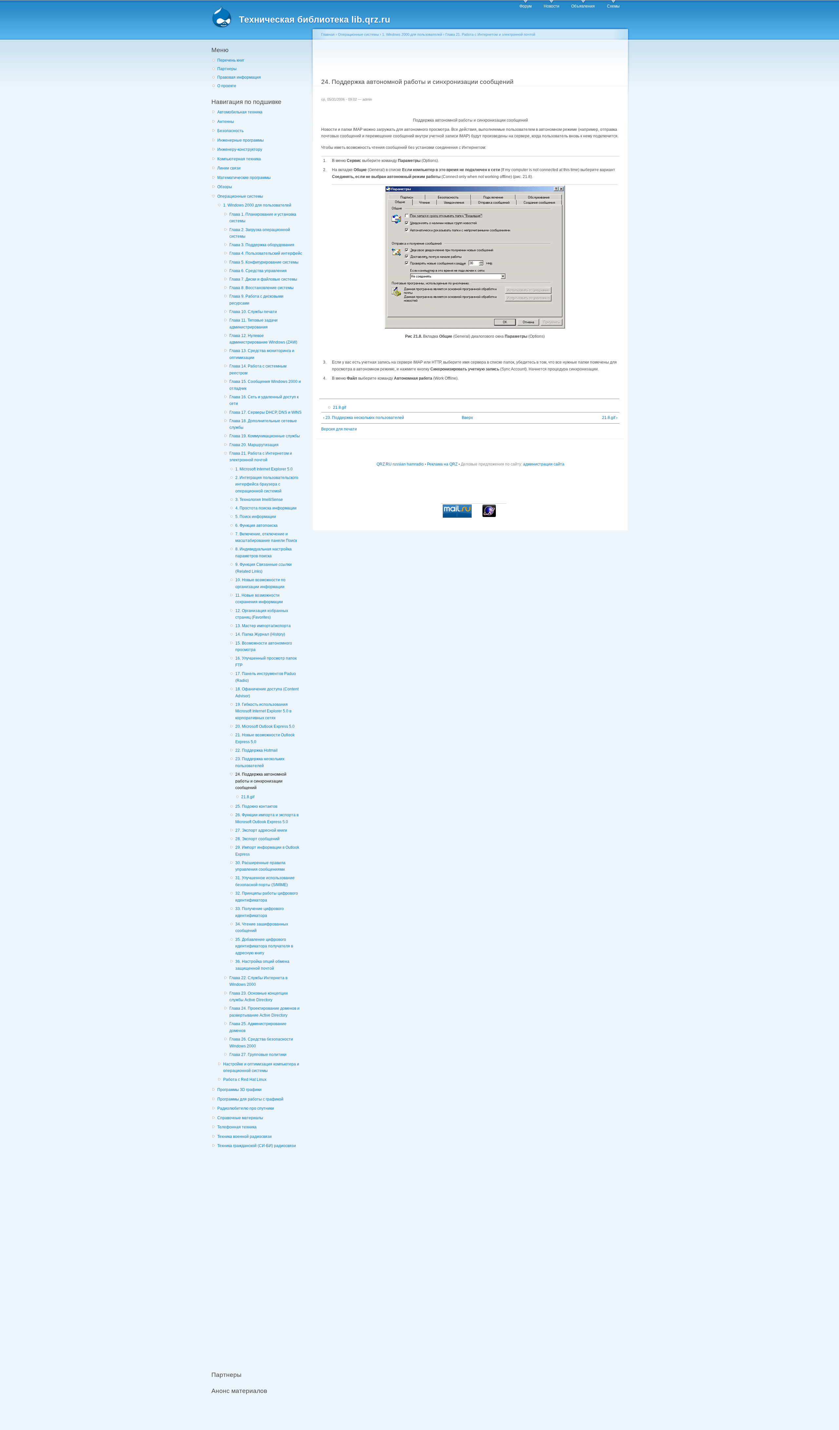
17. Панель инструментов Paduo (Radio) (265, 677)
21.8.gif (247, 797)
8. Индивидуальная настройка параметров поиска (263, 552)
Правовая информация (239, 77)
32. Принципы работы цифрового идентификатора (266, 897)
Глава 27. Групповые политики (257, 1054)
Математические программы (244, 177)
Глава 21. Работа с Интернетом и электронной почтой (260, 457)
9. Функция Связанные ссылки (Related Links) (263, 568)
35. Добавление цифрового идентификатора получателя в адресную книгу (264, 946)
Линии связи (229, 168)
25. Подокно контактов (256, 806)
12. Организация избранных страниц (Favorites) (261, 614)
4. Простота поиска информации (266, 508)
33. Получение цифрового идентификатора (259, 912)
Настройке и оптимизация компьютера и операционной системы (261, 1067)
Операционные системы (240, 196)
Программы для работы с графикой (250, 1099)
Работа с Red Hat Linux (244, 1079)
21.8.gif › (609, 417)
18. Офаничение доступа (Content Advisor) (267, 692)
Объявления (583, 6)
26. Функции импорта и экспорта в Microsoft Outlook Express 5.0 (267, 818)
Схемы (613, 6)
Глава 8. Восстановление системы (261, 288)
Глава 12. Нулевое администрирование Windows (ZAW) (263, 339)
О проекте (226, 86)
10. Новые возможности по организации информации (260, 583)
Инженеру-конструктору (239, 149)
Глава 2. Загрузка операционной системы (259, 233)
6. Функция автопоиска (256, 525)
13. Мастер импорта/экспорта (263, 626)
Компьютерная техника (239, 159)
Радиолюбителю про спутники (245, 1108)
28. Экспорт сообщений (257, 839)
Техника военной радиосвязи (244, 1136)
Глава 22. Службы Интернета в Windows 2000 (258, 981)
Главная (328, 34)
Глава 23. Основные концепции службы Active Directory (258, 997)
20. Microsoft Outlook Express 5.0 (265, 726)
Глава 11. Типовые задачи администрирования (253, 323)
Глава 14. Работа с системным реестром (257, 369)
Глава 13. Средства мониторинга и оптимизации (261, 354)
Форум (525, 6)
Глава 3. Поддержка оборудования (261, 245)
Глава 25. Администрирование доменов (257, 1027)
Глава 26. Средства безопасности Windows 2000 (261, 1042)
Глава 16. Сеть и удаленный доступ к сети (264, 400)
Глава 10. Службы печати (253, 311)
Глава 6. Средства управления (258, 270)
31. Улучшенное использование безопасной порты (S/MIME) (265, 881)
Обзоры (224, 187)
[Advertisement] (260, 1256)
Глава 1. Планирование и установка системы (262, 218)
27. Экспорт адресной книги (261, 830)
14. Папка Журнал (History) (260, 634)
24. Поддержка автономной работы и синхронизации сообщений (260, 781)
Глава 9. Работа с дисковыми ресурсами (256, 300)
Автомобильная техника (240, 112)
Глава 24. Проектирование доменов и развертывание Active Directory (264, 1012)
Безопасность (230, 131)
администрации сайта (543, 464)
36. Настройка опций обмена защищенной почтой (262, 965)
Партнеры (227, 69)
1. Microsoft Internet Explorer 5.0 (264, 469)
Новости (551, 6)
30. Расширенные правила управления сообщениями (260, 866)
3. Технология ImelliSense (259, 499)
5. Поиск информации (255, 516)
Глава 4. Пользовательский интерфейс (265, 253)
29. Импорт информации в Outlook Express (267, 851)
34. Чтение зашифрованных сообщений (261, 927)
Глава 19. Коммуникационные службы (264, 436)
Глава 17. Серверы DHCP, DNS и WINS (265, 412)
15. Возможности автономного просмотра (263, 646)
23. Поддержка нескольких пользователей (259, 762)
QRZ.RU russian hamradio (400, 464)
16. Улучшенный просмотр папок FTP (266, 661)
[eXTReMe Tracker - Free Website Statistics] (489, 515)
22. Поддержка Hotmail (256, 750)
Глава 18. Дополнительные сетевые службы (263, 424)
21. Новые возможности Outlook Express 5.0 (265, 738)
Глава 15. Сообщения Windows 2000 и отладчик (265, 385)
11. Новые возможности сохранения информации (259, 599)
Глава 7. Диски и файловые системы (263, 279)
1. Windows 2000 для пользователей (257, 205)
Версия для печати (339, 429)
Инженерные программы (240, 140)
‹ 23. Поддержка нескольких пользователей (363, 417)
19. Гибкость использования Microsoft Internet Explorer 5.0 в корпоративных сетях (263, 711)
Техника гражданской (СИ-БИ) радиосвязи (256, 1145)
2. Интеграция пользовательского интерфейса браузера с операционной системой (266, 484)
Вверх (467, 417)
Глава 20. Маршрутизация (254, 445)
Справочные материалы (240, 1118)
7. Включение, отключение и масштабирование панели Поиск (266, 537)
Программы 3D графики (239, 1089)
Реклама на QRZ (442, 464)
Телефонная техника (237, 1127)
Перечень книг (230, 60)
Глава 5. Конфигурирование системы (264, 262)
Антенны (225, 121)
